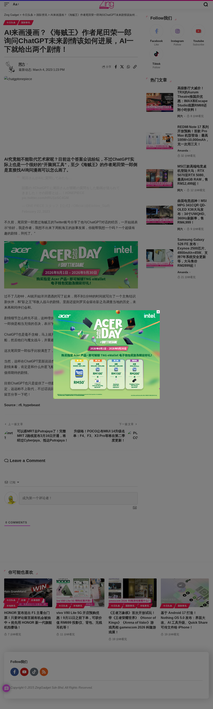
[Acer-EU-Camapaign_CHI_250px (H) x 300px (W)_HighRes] (106, 354)
